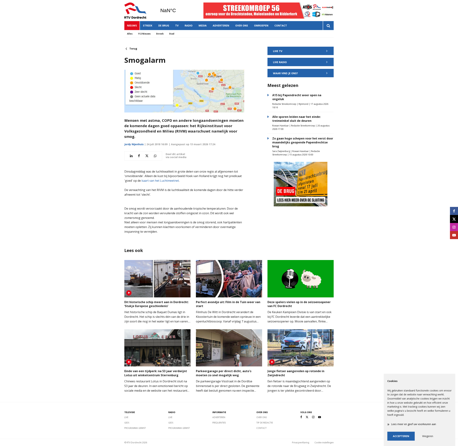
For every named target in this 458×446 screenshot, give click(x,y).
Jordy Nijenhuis (134, 144)
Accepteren (401, 436)
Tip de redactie (264, 422)
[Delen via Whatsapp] (155, 155)
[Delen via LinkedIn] (131, 155)
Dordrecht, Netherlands (177, 10)
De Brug (163, 25)
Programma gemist (135, 428)
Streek (147, 25)
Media (203, 25)
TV (177, 25)
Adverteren (221, 25)
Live (126, 417)
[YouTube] (319, 417)
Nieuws (132, 25)
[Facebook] (301, 417)
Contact (280, 25)
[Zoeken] (328, 25)
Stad (171, 33)
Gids (126, 422)
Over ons (241, 25)
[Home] (139, 11)
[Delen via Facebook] (139, 155)
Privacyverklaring (300, 442)
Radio (189, 25)
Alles (130, 33)
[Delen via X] (147, 155)
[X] (307, 417)
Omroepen (261, 25)
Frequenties (219, 422)
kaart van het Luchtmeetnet (160, 181)
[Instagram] (313, 417)
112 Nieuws (144, 33)
